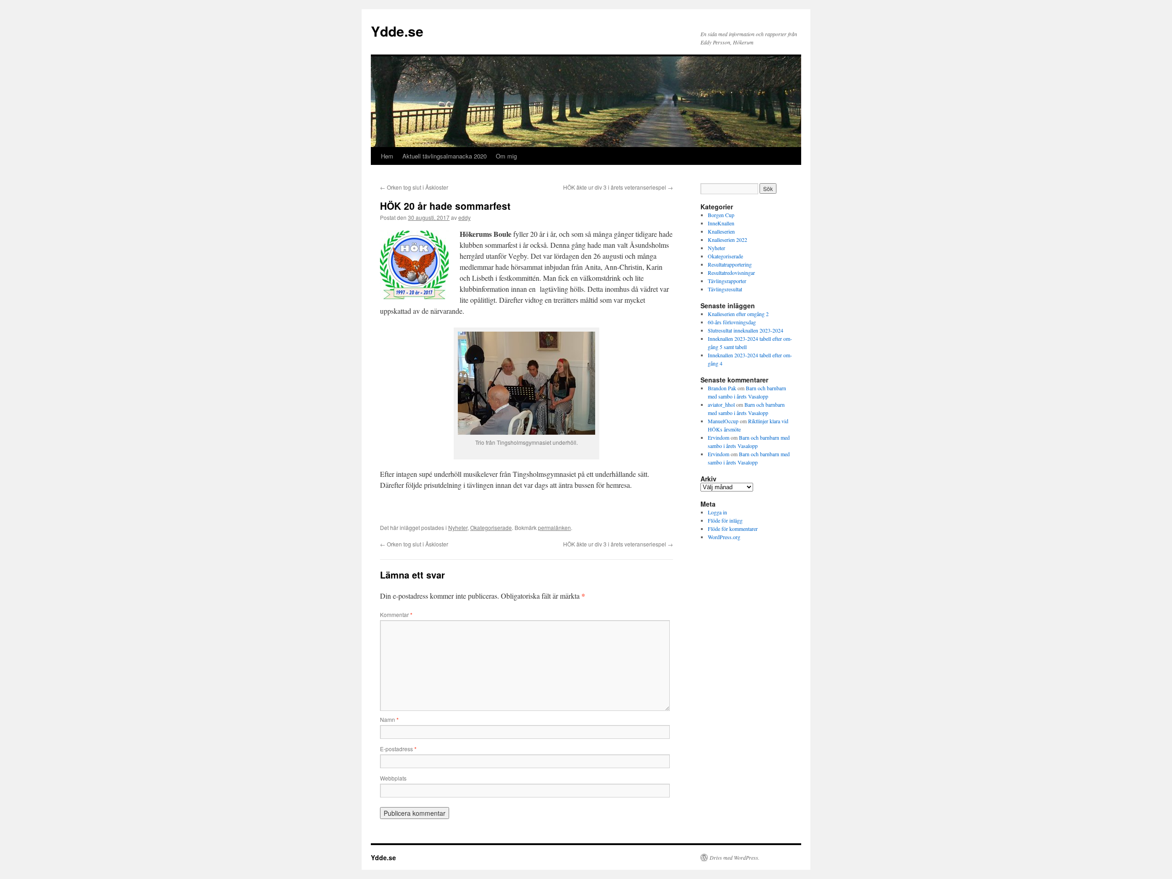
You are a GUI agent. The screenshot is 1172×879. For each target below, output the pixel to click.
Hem (387, 156)
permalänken (554, 527)
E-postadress (398, 749)
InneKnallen (721, 223)
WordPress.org (724, 537)
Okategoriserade (491, 527)
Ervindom (718, 437)
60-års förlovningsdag (732, 322)
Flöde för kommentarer (733, 528)
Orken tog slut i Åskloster (414, 187)
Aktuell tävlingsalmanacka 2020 (444, 156)
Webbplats (393, 778)
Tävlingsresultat (725, 289)
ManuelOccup (723, 421)
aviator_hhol (721, 404)
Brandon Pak (722, 388)
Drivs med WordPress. (735, 857)
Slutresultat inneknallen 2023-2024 (745, 330)
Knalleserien (721, 231)
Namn (389, 719)
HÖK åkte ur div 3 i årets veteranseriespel (618, 187)
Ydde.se (397, 31)
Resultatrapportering (730, 264)
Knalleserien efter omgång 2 (738, 313)
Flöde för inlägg (725, 520)
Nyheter (457, 527)
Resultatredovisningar (731, 272)
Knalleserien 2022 (727, 239)
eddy (464, 217)
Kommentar (396, 614)
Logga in (717, 512)
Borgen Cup (721, 214)
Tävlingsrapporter (727, 280)
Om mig (506, 156)
